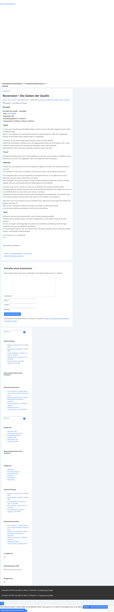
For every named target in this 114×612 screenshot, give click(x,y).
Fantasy (61, 100)
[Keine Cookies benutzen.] (26, 611)
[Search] (24, 332)
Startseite (5, 83)
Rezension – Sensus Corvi (14, 345)
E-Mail (6, 305)
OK (2, 603)
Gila (8, 391)
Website (6, 309)
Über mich (12, 83)
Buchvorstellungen (12, 435)
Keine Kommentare (23, 100)
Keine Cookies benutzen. (99, 607)
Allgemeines (10, 431)
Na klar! (86, 607)
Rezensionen (6, 91)
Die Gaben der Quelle (51, 100)
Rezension (67, 100)
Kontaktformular (31, 83)
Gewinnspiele (11, 439)
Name (6, 300)
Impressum (40, 83)
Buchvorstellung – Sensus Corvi (16, 357)
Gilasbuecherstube (12, 407)
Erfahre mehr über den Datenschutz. (12, 610)
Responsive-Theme (46, 590)
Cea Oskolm (41, 100)
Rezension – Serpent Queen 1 (19, 391)
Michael (9, 403)
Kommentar (8, 296)
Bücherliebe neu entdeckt (14, 349)
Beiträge (19, 83)
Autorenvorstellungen (13, 433)
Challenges (10, 437)
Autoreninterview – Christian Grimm (17, 409)
